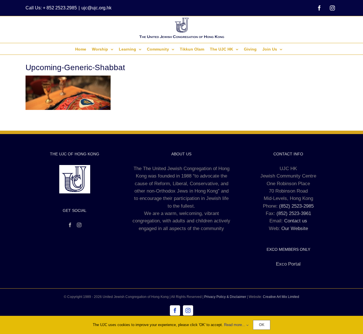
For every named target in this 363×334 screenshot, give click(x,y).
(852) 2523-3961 (294, 213)
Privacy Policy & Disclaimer (225, 297)
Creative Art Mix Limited (281, 297)
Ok (261, 325)
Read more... (235, 325)
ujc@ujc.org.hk (96, 7)
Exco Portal (288, 264)
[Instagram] (79, 225)
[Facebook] (70, 225)
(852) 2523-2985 (296, 206)
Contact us (295, 221)
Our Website (294, 228)
